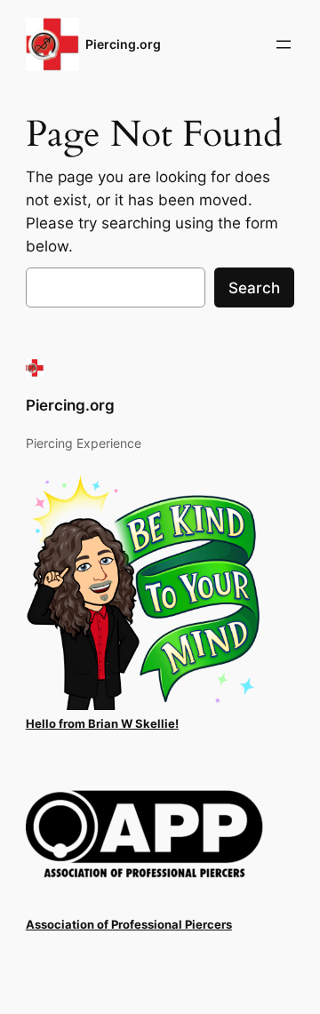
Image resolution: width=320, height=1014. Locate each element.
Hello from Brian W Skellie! (102, 724)
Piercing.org (123, 44)
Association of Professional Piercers (129, 924)
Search (254, 288)
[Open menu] (283, 44)
